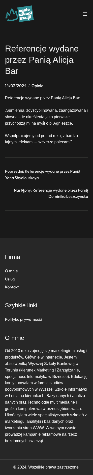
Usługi (10, 278)
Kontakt (12, 286)
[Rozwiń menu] (85, 14)
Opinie (37, 85)
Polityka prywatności (23, 319)
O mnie (11, 270)
